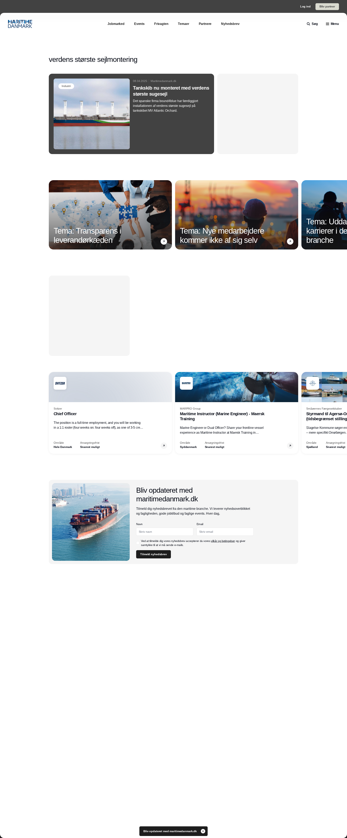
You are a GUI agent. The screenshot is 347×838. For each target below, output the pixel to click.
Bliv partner (327, 6)
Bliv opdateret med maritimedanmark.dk (170, 831)
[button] (164, 241)
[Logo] (20, 24)
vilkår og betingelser (223, 541)
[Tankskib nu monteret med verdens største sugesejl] (131, 114)
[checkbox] (137, 543)
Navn (139, 524)
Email (200, 524)
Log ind (305, 6)
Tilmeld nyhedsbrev (153, 554)
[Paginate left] (52, 215)
